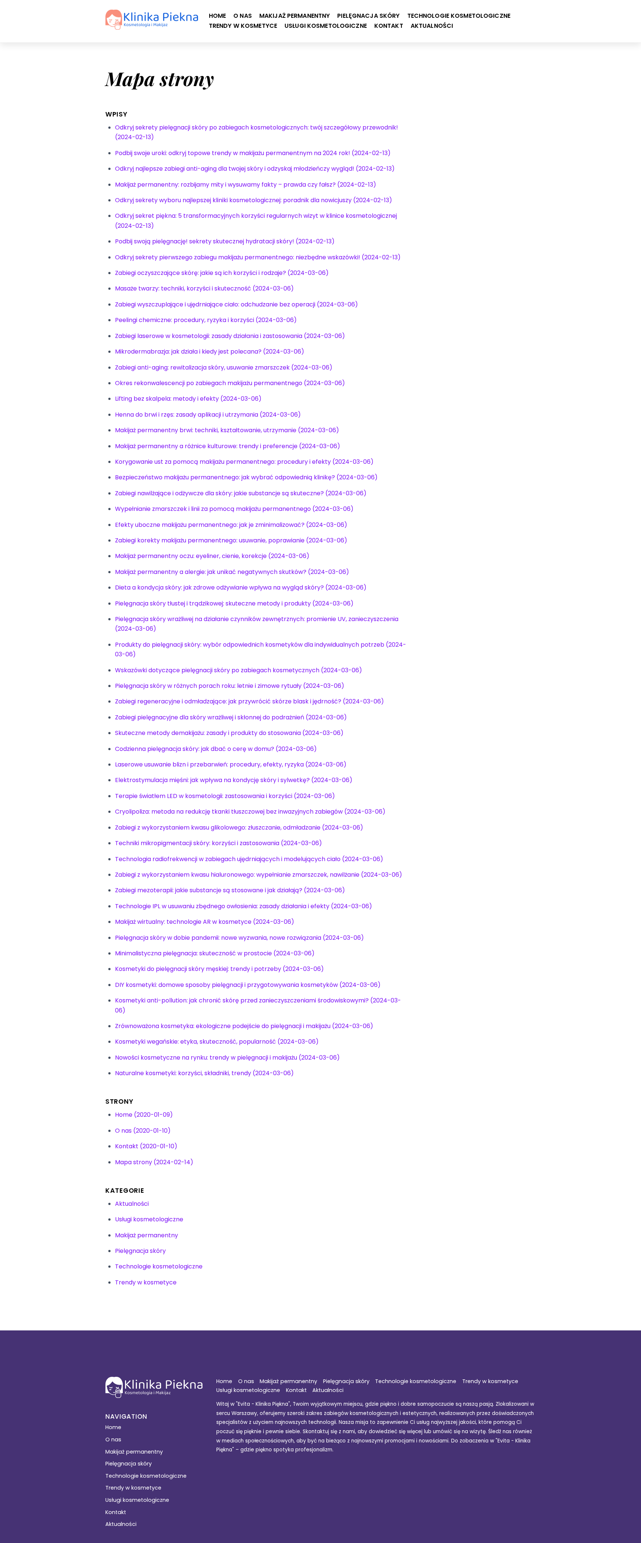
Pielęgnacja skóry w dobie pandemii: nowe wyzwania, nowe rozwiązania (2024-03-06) (239, 937)
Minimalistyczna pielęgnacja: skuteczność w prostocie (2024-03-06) (215, 953)
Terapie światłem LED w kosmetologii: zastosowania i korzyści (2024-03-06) (225, 796)
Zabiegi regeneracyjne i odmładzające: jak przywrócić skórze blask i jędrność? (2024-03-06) (249, 701)
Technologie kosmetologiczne (458, 16)
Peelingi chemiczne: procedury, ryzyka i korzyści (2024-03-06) (206, 320)
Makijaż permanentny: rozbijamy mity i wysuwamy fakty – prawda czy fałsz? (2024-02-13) (245, 184)
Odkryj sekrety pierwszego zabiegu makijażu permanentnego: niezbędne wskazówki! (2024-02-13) (258, 257)
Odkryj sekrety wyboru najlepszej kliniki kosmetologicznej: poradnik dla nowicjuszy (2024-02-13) (253, 200)
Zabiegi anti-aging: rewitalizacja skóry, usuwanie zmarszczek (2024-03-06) (223, 367)
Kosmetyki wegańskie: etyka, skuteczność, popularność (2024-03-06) (217, 1041)
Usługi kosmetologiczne (326, 26)
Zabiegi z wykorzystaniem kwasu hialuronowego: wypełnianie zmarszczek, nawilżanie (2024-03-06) (258, 874)
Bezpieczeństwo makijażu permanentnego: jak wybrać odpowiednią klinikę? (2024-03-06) (246, 477)
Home (217, 16)
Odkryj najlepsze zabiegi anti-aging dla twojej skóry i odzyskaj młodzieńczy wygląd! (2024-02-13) (255, 168)
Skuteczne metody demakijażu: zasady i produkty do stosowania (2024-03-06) (229, 733)
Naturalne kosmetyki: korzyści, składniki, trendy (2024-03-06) (204, 1073)
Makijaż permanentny (294, 16)
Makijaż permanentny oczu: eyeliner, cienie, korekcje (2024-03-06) (212, 556)
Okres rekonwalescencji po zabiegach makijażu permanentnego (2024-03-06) (230, 383)
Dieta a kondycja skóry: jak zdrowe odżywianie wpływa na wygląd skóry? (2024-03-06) (240, 587)
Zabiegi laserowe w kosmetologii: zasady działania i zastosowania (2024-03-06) (230, 336)
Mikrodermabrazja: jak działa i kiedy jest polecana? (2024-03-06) (209, 351)
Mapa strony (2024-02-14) (154, 1162)
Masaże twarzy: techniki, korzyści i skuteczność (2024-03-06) (204, 288)
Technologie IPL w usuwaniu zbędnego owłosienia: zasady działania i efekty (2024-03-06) (243, 906)
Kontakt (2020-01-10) (146, 1146)
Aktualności (432, 26)
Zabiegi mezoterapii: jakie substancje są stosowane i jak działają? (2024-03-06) (230, 890)
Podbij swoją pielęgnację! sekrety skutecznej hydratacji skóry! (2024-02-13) (225, 241)
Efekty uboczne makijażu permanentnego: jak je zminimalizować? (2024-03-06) (231, 525)
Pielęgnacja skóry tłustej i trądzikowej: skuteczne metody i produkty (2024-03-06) (234, 603)
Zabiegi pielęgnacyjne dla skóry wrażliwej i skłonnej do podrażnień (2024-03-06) (231, 717)
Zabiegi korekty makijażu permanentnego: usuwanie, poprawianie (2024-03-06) (231, 540)
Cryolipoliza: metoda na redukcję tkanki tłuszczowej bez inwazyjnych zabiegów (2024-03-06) (250, 811)
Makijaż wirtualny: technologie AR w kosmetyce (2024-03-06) (204, 921)
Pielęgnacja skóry (368, 16)
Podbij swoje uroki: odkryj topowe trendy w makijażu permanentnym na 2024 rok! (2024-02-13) (253, 153)
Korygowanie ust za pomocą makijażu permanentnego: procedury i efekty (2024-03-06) (244, 461)
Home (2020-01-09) (144, 1114)
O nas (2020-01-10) (143, 1130)
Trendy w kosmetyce (243, 26)
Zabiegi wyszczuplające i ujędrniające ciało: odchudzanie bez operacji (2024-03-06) (236, 304)
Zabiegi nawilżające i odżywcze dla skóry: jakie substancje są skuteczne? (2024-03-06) (240, 493)
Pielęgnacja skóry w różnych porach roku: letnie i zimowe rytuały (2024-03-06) (229, 686)
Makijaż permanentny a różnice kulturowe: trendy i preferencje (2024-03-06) (227, 446)
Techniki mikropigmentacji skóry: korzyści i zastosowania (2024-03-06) (218, 843)
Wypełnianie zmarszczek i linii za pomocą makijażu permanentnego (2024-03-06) (234, 509)
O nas (242, 16)
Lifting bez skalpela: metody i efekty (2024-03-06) (188, 398)
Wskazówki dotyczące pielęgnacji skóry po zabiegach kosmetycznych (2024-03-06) (238, 670)
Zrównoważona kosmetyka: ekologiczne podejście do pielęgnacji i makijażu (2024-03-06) (244, 1026)
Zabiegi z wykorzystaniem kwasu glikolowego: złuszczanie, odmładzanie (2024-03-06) (239, 827)
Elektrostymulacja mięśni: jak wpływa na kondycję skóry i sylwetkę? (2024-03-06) (233, 780)
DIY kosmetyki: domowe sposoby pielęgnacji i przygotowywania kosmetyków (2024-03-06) (248, 985)
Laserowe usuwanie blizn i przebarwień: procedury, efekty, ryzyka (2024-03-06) (230, 764)
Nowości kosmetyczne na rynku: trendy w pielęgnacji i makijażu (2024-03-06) (227, 1057)
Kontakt (388, 26)
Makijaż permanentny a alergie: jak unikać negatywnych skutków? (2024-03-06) (232, 572)
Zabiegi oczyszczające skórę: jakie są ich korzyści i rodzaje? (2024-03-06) (222, 273)
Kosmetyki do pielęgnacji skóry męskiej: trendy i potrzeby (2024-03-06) (219, 969)
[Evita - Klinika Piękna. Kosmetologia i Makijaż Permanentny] (151, 25)
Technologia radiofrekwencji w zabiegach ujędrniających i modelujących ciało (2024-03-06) (249, 859)
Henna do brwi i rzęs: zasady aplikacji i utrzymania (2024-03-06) (208, 414)
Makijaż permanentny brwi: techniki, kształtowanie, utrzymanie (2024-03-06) (227, 430)
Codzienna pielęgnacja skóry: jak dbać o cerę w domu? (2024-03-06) (216, 749)
